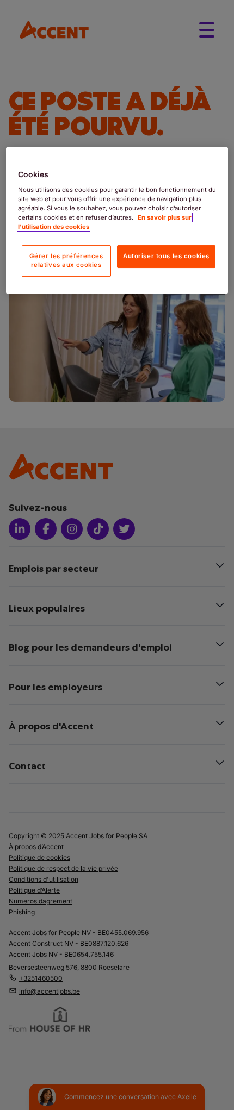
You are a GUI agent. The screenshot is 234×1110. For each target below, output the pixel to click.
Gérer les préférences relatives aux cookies (66, 260)
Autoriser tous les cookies (166, 256)
